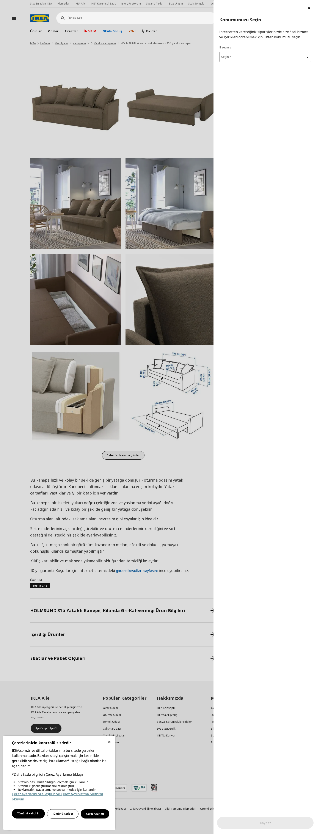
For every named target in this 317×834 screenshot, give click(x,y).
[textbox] (265, 57)
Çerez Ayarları (95, 813)
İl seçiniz (225, 47)
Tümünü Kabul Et (28, 813)
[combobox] (265, 57)
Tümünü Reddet (62, 813)
